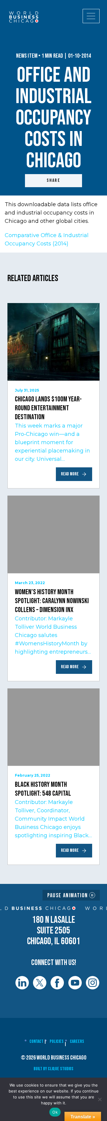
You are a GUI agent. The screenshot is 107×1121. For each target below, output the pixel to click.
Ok (55, 1112)
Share (53, 180)
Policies (57, 1041)
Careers (77, 1041)
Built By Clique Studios (53, 1069)
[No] (100, 1099)
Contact (36, 1041)
